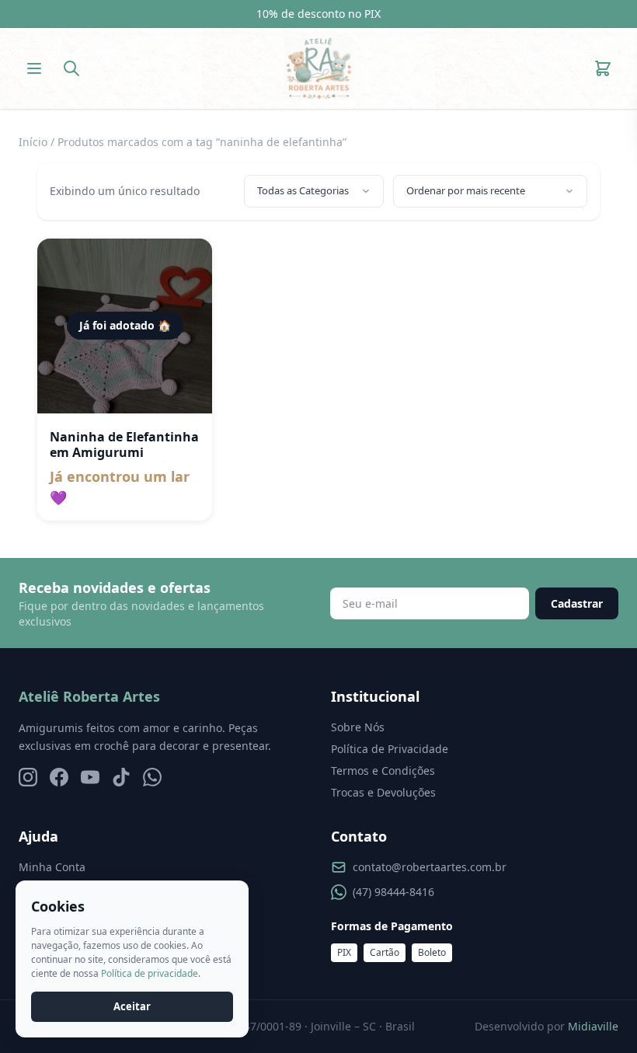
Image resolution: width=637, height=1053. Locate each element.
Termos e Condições (383, 770)
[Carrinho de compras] (602, 68)
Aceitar (132, 1006)
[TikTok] (121, 777)
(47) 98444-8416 (393, 891)
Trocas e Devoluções (383, 792)
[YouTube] (90, 777)
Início (33, 141)
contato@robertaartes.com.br (429, 866)
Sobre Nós (358, 727)
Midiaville (593, 1026)
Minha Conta (52, 866)
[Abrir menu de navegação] (34, 68)
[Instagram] (28, 777)
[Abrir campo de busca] (71, 68)
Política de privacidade (149, 973)
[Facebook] (59, 777)
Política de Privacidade (389, 748)
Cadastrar (577, 603)
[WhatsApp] (152, 777)
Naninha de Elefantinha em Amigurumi (124, 444)
